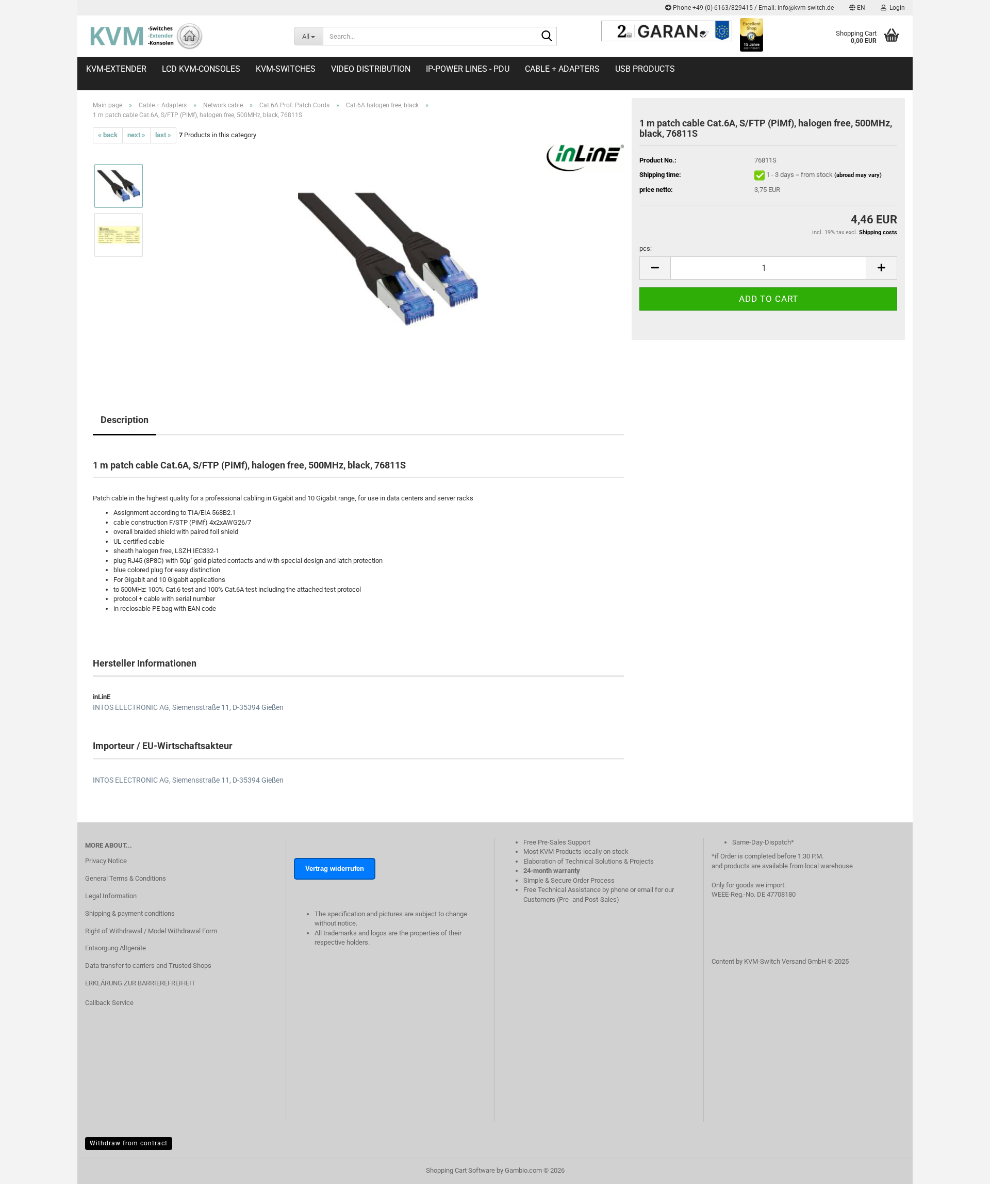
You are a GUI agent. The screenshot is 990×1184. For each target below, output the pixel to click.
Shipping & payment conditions (130, 913)
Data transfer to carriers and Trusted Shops (148, 965)
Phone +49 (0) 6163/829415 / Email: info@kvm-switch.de (752, 7)
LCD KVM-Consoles (201, 69)
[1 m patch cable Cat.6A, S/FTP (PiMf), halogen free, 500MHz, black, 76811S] (388, 259)
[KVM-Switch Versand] (181, 36)
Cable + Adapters (562, 69)
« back (108, 135)
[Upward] (961, 1181)
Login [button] (895, 7)
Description (124, 419)
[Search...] (547, 36)
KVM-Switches (286, 69)
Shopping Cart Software (460, 1170)
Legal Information (111, 896)
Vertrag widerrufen (334, 868)
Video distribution (370, 69)
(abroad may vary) (858, 175)
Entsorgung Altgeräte (115, 948)
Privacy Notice (106, 861)
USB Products (645, 69)
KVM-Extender (116, 69)
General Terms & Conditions (125, 878)
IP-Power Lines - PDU (467, 69)
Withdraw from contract (129, 1143)
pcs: (645, 248)
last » (163, 135)
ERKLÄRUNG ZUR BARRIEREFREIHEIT (140, 983)
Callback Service (109, 1003)
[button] (857, 7)
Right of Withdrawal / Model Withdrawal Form (151, 931)
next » (136, 135)
